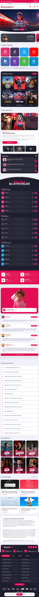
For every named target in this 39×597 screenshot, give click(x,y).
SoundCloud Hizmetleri (7, 574)
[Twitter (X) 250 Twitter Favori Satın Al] (36, 250)
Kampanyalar (10, 3)
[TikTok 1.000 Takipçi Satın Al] (36, 219)
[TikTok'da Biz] (31, 547)
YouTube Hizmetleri (25, 562)
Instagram (7, 192)
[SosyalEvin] (8, 547)
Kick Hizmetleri (6, 568)
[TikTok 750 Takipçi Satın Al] (36, 233)
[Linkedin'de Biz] (36, 547)
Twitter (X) (7, 245)
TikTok (6, 219)
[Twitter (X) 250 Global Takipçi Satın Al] (36, 259)
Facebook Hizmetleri (7, 565)
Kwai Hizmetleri (6, 580)
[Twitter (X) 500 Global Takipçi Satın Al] (36, 255)
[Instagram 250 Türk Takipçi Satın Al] (36, 206)
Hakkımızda (9, 142)
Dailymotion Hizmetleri (26, 580)
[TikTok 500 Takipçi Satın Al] (36, 224)
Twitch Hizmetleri (25, 565)
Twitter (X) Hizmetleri (7, 562)
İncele (35, 1)
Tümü (34, 73)
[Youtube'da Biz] (34, 547)
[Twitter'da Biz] (29, 547)
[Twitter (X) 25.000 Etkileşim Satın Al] (36, 264)
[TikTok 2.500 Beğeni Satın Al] (36, 228)
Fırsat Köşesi (28, 3)
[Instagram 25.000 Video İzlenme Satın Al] (36, 202)
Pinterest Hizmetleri (6, 577)
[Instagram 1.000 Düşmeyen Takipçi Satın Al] (36, 211)
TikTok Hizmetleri (25, 559)
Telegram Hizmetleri (26, 568)
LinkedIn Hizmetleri (6, 571)
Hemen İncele (30, 39)
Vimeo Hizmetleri (25, 577)
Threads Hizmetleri (25, 571)
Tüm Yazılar (34, 476)
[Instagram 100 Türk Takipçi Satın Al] (36, 197)
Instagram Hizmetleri (7, 559)
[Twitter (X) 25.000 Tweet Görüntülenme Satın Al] (36, 246)
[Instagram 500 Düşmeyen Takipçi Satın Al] (36, 193)
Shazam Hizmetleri (25, 574)
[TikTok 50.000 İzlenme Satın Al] (36, 237)
